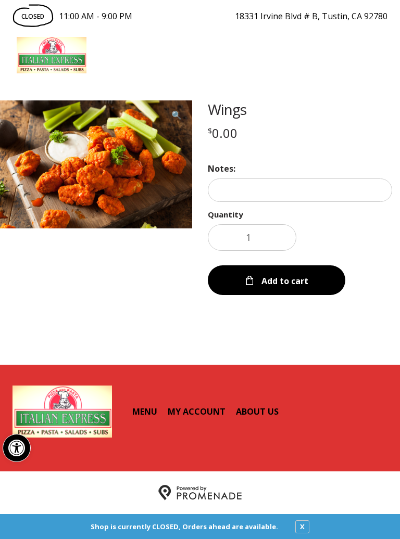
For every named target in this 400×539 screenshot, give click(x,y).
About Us (257, 411)
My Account (197, 411)
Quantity (225, 214)
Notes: (221, 168)
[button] (17, 448)
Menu (144, 411)
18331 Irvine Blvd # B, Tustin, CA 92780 (311, 16)
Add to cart (283, 281)
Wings (227, 109)
